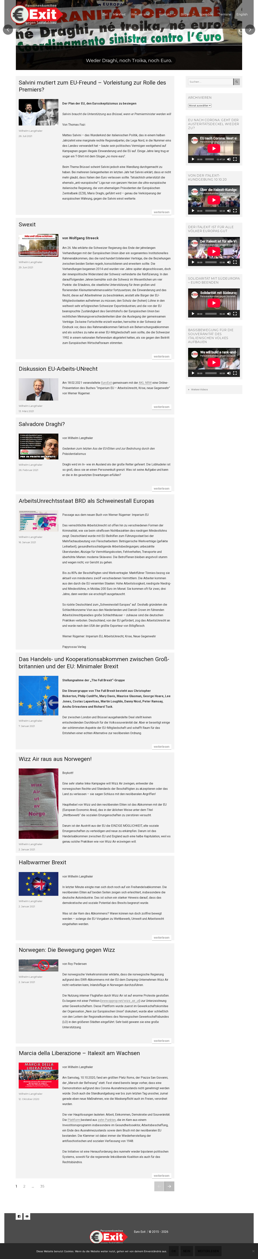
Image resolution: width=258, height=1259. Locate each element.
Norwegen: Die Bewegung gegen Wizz (67, 950)
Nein (186, 1251)
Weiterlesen (208, 1251)
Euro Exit (139, 1232)
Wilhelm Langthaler (30, 130)
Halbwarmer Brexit (42, 862)
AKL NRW (145, 383)
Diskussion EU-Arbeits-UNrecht (58, 368)
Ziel (105, 14)
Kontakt (165, 14)
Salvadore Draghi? (42, 424)
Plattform (74, 1120)
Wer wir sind (140, 14)
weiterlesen (162, 212)
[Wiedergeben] (193, 159)
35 (43, 1186)
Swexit (27, 224)
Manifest (119, 14)
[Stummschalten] (229, 159)
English (242, 14)
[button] (8, 30)
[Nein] (253, 1251)
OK (173, 1251)
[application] (214, 148)
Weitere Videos (199, 389)
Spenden (206, 14)
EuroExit (106, 383)
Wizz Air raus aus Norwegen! (55, 759)
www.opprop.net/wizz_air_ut (120, 1001)
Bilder (185, 14)
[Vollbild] (235, 159)
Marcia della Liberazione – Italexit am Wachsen (79, 1053)
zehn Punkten (107, 1120)
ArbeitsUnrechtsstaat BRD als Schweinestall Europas (86, 501)
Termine (225, 14)
